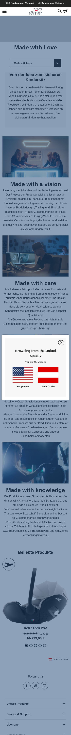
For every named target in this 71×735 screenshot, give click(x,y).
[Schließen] (61, 342)
